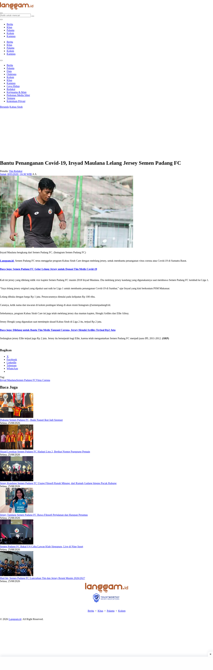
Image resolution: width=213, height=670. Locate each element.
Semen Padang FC (26, 380)
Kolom (10, 33)
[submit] (32, 16)
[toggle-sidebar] (1, 19)
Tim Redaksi (15, 171)
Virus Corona (43, 380)
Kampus (11, 36)
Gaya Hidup (13, 86)
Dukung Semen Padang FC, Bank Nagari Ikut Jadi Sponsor (31, 420)
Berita (10, 24)
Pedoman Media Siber (18, 95)
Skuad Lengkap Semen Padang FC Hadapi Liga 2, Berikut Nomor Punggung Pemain (45, 451)
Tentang (11, 98)
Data (9, 71)
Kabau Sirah (16, 106)
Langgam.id (15, 619)
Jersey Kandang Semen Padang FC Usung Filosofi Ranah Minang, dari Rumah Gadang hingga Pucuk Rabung (58, 483)
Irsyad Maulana (8, 380)
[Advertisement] (106, 663)
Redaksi (11, 89)
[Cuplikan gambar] (16, 417)
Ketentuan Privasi (16, 101)
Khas (9, 27)
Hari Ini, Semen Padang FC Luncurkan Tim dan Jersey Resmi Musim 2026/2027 (42, 578)
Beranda (4, 106)
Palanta (10, 30)
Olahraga (11, 74)
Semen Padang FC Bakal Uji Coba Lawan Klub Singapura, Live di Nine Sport (41, 546)
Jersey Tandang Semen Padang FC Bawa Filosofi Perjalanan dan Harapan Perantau (44, 514)
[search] (1, 12)
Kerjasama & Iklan (16, 92)
